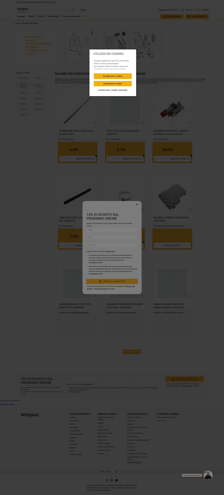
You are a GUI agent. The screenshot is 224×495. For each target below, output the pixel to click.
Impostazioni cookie (112, 83)
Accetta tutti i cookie (112, 76)
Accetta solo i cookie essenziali (112, 90)
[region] (112, 72)
